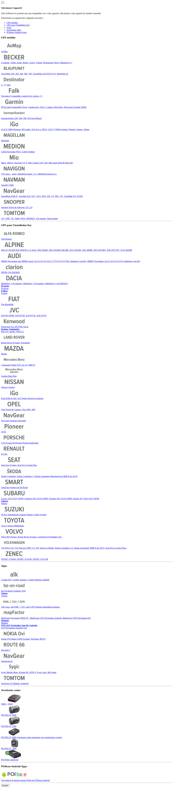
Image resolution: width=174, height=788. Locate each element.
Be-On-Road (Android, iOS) (13, 591)
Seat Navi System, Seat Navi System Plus (19, 465)
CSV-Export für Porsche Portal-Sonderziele (19, 443)
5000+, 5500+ (7, 704)
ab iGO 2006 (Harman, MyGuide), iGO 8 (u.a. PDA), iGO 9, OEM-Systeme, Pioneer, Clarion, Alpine (45, 129)
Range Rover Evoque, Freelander (15, 343)
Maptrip (5, 621)
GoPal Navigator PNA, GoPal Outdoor (18, 152)
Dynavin (5, 287)
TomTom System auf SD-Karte (14, 487)
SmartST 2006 (7, 185)
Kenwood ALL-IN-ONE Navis (14, 327)
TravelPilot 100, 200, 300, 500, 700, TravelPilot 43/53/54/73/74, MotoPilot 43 (34, 74)
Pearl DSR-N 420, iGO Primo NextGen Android (22, 398)
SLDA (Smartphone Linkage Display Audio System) (23, 514)
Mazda (4, 354)
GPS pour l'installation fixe (18, 25)
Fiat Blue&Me (7, 304)
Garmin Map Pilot (9, 376)
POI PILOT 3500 (8, 726)
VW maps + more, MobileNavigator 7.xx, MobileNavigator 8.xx (29, 174)
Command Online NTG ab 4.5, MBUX (18, 365)
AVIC (3, 432)
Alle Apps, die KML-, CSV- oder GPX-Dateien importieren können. (30, 607)
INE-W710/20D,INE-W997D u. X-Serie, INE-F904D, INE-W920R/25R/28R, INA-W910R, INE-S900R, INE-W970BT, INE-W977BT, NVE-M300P (66, 250)
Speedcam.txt (7, 661)
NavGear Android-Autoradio (13, 421)
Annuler (5, 785)
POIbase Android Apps (17, 32)
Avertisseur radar (14, 30)
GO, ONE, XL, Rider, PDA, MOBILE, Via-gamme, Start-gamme (29, 218)
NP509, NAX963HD (10, 272)
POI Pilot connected (9, 760)
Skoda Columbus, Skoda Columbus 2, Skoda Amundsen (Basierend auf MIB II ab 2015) (39, 476)
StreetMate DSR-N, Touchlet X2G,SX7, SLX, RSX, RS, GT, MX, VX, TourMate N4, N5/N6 (42, 196)
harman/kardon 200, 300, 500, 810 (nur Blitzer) (21, 118)
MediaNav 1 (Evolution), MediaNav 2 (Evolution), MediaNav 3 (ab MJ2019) (34, 283)
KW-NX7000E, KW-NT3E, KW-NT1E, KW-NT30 (23, 315)
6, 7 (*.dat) (5, 85)
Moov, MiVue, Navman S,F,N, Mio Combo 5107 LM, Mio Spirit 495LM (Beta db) (37, 163)
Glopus (4, 594)
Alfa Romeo (6, 239)
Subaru (4, 502)
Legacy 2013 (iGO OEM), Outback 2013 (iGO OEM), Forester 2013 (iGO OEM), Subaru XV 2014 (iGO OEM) (50, 498)
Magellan (5, 140)
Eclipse (4, 292)
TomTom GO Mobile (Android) (15, 683)
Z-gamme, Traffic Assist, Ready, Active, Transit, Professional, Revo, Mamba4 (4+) (36, 63)
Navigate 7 (5, 650)
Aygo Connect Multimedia (12, 526)
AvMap (4, 51)
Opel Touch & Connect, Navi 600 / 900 (18, 409)
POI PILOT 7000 (8, 748)
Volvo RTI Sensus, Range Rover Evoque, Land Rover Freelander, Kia (31, 537)
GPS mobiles (12, 22)
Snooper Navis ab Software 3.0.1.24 (16, 207)
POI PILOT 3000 (8, 715)
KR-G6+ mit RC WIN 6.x (12, 330)
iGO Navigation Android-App (19, 626)
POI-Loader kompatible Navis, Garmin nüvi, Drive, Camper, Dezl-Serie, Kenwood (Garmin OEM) (43, 107)
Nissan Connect (8, 387)
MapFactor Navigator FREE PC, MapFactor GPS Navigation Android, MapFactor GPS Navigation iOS (46, 618)
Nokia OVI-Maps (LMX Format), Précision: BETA (23, 639)
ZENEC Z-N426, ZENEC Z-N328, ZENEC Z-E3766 (24, 559)
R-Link (4, 454)
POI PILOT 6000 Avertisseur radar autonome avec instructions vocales (31, 737)
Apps (9, 27)
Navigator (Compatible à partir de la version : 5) (21, 96)
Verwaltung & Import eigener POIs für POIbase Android (25, 780)
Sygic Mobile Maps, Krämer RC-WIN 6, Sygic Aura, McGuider (28, 672)
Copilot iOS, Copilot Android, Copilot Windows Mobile (25, 580)
